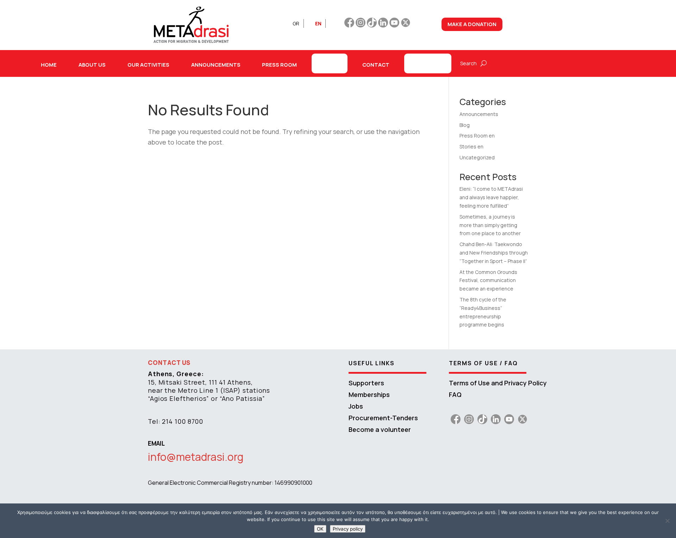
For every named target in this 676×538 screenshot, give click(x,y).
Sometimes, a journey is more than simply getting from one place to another (490, 225)
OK (320, 529)
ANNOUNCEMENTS (215, 64)
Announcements (478, 114)
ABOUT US (92, 64)
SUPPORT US (428, 63)
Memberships (369, 394)
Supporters (366, 383)
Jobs (356, 406)
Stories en (471, 146)
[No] (667, 520)
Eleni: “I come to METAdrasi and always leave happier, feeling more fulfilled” (491, 197)
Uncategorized (477, 157)
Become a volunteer (380, 429)
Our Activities (148, 64)
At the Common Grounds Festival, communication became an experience (488, 280)
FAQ (455, 394)
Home (49, 64)
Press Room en (477, 135)
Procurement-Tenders (383, 418)
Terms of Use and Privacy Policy (498, 383)
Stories (329, 63)
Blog (464, 125)
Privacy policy (348, 529)
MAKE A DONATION (471, 23)
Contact (375, 64)
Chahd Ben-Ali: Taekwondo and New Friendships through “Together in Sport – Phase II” (493, 252)
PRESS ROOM (279, 64)
